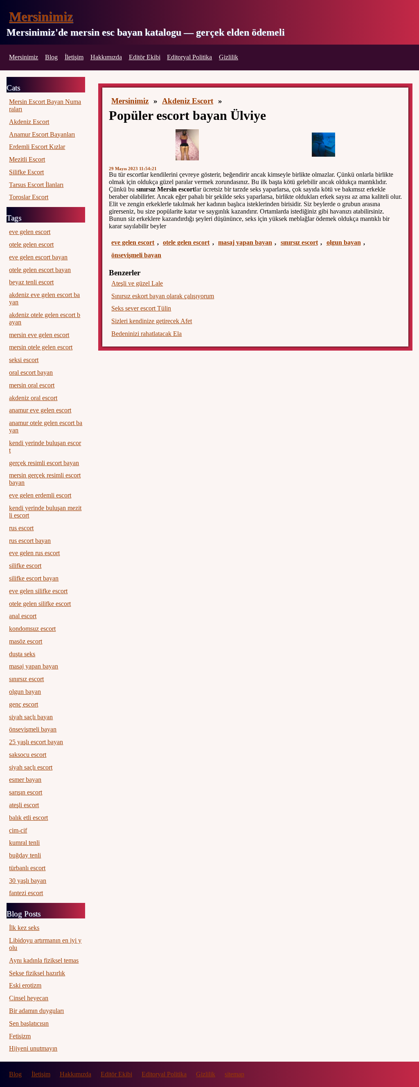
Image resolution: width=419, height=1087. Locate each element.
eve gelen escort (132, 242)
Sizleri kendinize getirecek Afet (151, 320)
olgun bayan (344, 242)
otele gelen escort (186, 242)
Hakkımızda (106, 57)
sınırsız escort (299, 242)
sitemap (234, 1074)
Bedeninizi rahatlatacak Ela (146, 333)
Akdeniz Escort (187, 101)
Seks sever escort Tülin (141, 308)
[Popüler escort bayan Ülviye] (187, 145)
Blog (51, 57)
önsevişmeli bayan (136, 255)
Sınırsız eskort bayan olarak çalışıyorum (162, 296)
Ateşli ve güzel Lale (137, 283)
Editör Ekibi (144, 57)
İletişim (74, 57)
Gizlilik (228, 57)
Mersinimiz (41, 16)
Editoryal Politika (189, 57)
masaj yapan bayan (245, 242)
